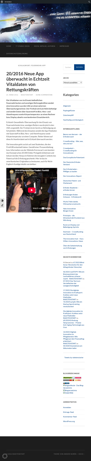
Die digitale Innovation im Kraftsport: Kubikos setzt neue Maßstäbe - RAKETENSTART (73, 314)
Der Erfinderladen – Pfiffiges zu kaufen (70, 170)
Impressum (64, 46)
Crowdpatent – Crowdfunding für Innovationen (70, 150)
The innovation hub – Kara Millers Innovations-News (73, 240)
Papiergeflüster (69, 110)
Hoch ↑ (82, 454)
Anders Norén (70, 454)
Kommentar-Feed (70, 417)
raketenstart (27, 95)
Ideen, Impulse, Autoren (44, 46)
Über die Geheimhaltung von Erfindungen (72, 247)
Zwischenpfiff (68, 115)
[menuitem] (2, 2)
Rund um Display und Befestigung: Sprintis (71, 226)
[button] (5, 456)
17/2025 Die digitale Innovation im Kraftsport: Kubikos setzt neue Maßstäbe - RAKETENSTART (73, 294)
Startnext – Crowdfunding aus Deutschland (73, 233)
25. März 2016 (12, 95)
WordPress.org (69, 421)
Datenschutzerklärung (17, 53)
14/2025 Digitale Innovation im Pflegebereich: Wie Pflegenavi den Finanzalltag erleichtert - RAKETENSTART (73, 337)
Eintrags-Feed (68, 412)
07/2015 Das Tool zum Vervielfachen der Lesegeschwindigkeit (71, 283)
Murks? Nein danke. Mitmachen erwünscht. (72, 202)
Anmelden (67, 407)
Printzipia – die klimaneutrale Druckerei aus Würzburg (74, 217)
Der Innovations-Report (72, 176)
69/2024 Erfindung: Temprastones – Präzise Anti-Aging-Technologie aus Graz (73, 323)
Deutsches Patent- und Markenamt (72, 182)
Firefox (68, 383)
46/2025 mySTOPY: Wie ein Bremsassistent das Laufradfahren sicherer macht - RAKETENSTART (73, 275)
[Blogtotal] (76, 380)
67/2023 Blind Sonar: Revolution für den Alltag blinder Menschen (73, 264)
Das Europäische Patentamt (73, 157)
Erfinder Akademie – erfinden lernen (71, 189)
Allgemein (67, 106)
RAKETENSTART (45, 19)
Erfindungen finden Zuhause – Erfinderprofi (72, 195)
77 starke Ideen (23, 46)
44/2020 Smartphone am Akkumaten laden (72, 347)
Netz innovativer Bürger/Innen (69, 209)
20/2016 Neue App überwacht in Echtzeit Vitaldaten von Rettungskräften (27, 81)
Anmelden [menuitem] (8, 2)
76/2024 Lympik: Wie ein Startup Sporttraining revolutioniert (72, 304)
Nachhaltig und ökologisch (73, 120)
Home (8, 46)
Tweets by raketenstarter (73, 357)
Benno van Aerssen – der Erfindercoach (72, 135)
